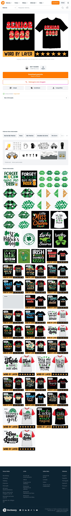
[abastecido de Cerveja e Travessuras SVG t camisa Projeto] (35, 286)
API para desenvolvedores (8, 488)
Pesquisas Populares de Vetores (26, 486)
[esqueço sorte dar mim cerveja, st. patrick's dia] (29, 178)
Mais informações (8, 97)
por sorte (54, 135)
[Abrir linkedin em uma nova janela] (25, 509)
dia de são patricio (9, 135)
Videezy (5, 480)
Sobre (44, 481)
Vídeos (24, 3)
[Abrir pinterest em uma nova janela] (28, 509)
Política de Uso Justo (60, 510)
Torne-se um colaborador (45, 484)
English (63, 475)
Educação (5, 485)
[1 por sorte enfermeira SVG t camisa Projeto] (35, 346)
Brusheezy (6, 475)
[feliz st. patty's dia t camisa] (29, 238)
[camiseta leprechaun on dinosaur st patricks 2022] (24, 255)
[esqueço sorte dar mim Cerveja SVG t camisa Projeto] (57, 255)
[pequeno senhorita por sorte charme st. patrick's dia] (40, 219)
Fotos (16, 3)
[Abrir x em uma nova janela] (34, 509)
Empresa (5, 482)
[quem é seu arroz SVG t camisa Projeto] (57, 398)
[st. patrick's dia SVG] (11, 238)
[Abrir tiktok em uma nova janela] (31, 509)
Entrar (62, 2)
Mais (40, 3)
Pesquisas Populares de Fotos (28, 491)
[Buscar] (63, 8)
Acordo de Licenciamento (27, 475)
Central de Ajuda (45, 475)
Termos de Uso (50, 509)
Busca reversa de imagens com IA (8, 492)
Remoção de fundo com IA (8, 496)
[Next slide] (64, 135)
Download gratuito (35, 75)
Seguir (43, 68)
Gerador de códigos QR (8, 500)
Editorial (32, 3)
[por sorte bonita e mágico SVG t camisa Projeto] (35, 383)
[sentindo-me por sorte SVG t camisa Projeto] (13, 316)
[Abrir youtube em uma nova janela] (37, 509)
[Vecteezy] (3, 3)
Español (63, 477)
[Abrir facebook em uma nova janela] (20, 509)
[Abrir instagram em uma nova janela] (23, 509)
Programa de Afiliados (26, 482)
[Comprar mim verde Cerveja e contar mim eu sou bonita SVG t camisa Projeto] (35, 270)
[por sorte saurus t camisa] (45, 238)
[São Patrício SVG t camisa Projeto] (57, 316)
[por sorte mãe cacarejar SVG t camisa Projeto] (35, 316)
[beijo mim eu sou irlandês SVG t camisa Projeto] (13, 301)
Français (63, 485)
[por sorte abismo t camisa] (61, 238)
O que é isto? (17, 93)
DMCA (24, 479)
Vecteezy (5, 477)
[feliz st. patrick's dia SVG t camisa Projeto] (57, 346)
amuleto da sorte (42, 135)
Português (64, 480)
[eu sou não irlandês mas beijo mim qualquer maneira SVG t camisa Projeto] (13, 286)
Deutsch (63, 482)
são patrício (29, 135)
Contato (44, 479)
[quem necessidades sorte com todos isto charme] (10, 255)
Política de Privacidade (61, 509)
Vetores (8, 3)
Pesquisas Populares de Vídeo (26, 496)
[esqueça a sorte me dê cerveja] (11, 178)
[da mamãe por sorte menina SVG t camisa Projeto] (13, 398)
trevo (21, 135)
